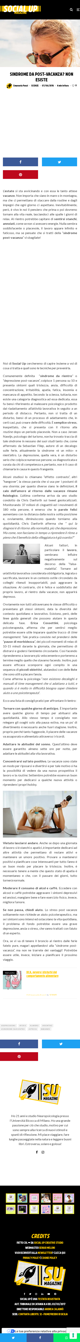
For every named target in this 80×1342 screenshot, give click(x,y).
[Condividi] (20, 162)
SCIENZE (35, 86)
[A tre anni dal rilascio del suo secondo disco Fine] (69, 1198)
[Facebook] (24, 1294)
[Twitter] (30, 1294)
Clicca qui (59, 1253)
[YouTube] (49, 1294)
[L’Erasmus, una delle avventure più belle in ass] (57, 1198)
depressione (9, 1026)
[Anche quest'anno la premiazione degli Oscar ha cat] (46, 1209)
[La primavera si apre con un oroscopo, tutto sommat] (34, 1209)
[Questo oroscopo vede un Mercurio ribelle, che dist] (11, 1198)
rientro (48, 1026)
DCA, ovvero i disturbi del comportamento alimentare (42, 974)
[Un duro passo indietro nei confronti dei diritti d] (22, 1198)
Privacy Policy (31, 1258)
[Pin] (20, 174)
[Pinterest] (55, 1294)
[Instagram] (36, 1294)
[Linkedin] (42, 1294)
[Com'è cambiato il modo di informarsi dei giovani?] (11, 1209)
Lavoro (34, 1026)
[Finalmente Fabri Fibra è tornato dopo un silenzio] (22, 1209)
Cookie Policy (49, 1258)
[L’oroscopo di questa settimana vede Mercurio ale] (69, 1209)
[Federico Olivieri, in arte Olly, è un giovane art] (46, 1198)
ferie (23, 1026)
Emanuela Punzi (20, 86)
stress (33, 1029)
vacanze (46, 1029)
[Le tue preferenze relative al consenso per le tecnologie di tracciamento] (73, 1335)
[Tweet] (59, 162)
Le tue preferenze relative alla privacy (41, 1331)
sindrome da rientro (14, 1029)
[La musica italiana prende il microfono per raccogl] (34, 1198)
